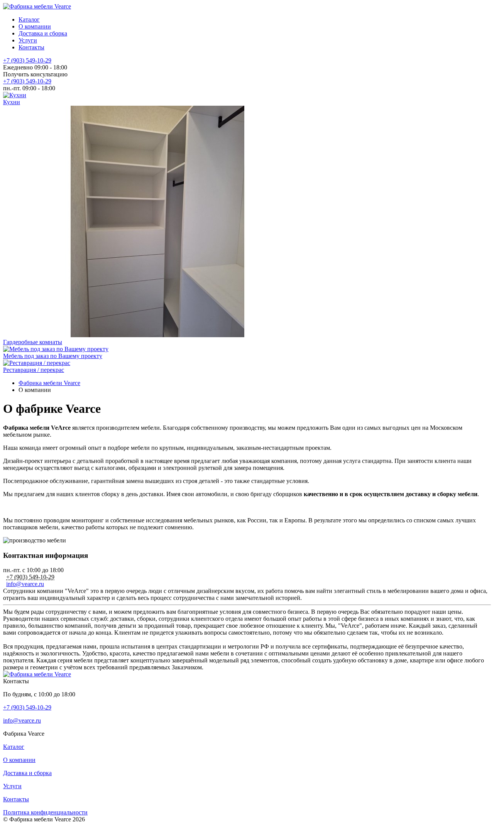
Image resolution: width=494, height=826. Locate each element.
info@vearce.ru (25, 584)
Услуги (28, 40)
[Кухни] (14, 95)
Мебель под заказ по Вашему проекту (52, 356)
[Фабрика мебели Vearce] (37, 6)
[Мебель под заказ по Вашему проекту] (55, 349)
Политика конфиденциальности (45, 812)
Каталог (29, 19)
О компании (35, 26)
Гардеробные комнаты (32, 342)
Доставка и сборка (43, 33)
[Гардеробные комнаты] (157, 335)
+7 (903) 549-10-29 (27, 60)
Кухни (11, 102)
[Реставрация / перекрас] (36, 363)
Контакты (31, 47)
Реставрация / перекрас (33, 370)
